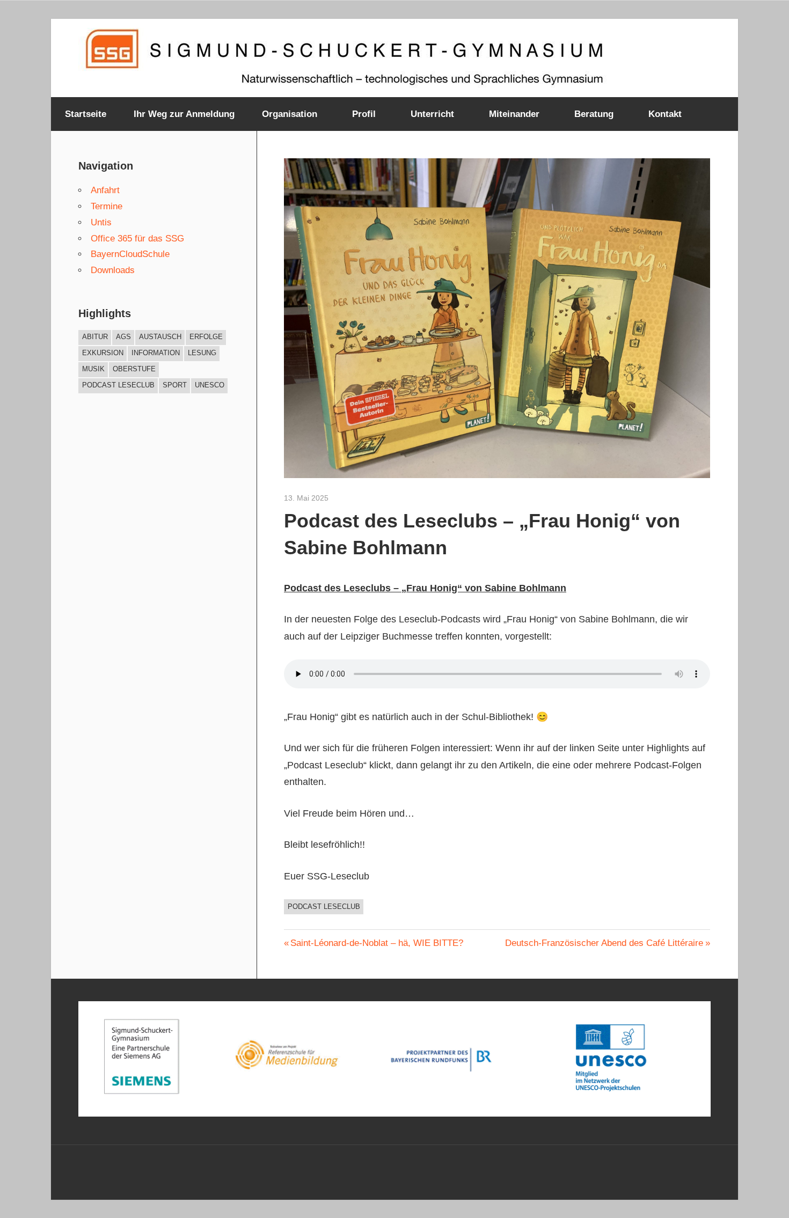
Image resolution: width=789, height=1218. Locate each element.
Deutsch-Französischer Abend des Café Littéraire (604, 943)
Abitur (95, 337)
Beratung (593, 114)
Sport (175, 385)
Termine (106, 206)
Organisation (289, 114)
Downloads (113, 270)
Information (156, 353)
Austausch (160, 337)
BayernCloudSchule (130, 254)
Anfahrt (105, 190)
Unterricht (432, 114)
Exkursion (102, 353)
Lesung (202, 353)
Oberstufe (134, 369)
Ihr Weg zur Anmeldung (184, 114)
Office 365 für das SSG (137, 238)
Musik (93, 369)
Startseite (85, 114)
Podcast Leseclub (324, 907)
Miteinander (514, 114)
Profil (364, 114)
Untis (101, 222)
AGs (123, 337)
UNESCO (209, 385)
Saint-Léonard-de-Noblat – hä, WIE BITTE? (376, 943)
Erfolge (206, 337)
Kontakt (665, 114)
